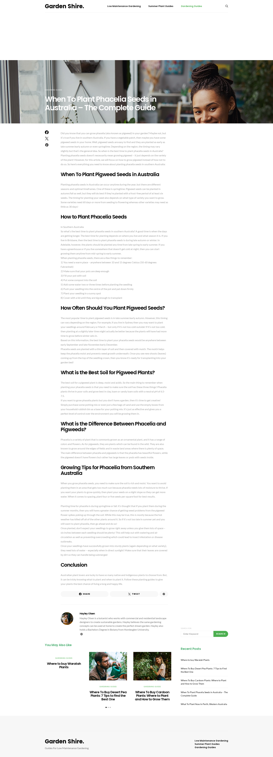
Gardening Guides (191, 6)
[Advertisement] (136, 36)
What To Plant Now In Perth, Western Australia (204, 704)
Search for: (186, 628)
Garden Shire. (64, 6)
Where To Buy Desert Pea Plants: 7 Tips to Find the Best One (108, 695)
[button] (106, 707)
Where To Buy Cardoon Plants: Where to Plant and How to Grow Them (152, 695)
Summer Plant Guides (160, 6)
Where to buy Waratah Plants (64, 665)
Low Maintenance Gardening (124, 6)
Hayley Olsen (87, 613)
